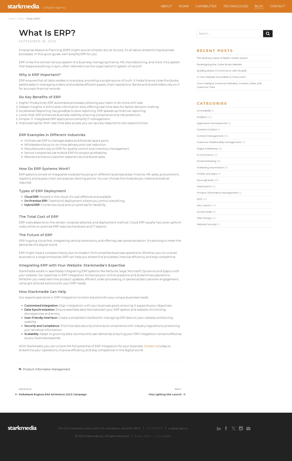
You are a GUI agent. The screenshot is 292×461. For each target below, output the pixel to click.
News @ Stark (205, 180)
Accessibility (204, 110)
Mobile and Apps (207, 173)
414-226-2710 (154, 428)
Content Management (210, 135)
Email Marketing (206, 161)
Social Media (204, 211)
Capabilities (206, 6)
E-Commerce (205, 154)
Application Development (212, 123)
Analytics (202, 116)
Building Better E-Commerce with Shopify (222, 70)
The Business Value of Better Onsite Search (222, 57)
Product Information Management (46, 369)
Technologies (235, 6)
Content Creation (207, 129)
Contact (277, 6)
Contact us (151, 346)
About (166, 6)
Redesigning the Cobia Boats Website (219, 64)
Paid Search (204, 186)
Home (12, 18)
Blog (21, 18)
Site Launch (204, 205)
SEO (199, 199)
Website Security (206, 224)
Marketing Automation (210, 167)
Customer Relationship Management (219, 142)
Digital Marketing (207, 148)
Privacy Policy (142, 436)
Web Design (204, 218)
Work (184, 6)
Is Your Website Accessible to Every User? (221, 76)
